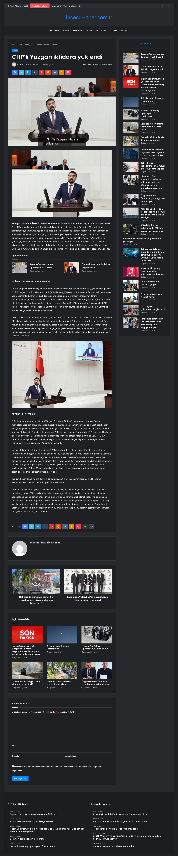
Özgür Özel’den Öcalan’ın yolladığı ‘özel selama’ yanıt (95, 683)
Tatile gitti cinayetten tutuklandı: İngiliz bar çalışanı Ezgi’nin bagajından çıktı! (152, 323)
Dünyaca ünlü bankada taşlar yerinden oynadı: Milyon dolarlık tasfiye (152, 152)
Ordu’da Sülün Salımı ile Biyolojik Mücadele (59, 683)
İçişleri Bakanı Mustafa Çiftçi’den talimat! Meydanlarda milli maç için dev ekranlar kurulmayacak (91, 6)
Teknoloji (101, 31)
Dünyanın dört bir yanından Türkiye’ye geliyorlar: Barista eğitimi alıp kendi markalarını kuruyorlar (152, 182)
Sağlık (89, 31)
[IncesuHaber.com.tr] (89, 17)
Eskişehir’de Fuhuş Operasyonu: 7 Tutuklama (94, 647)
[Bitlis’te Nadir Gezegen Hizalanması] (62, 634)
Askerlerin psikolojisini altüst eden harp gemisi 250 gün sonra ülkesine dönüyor (153, 213)
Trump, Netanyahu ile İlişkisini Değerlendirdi (152, 68)
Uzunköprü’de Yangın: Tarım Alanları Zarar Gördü (26, 683)
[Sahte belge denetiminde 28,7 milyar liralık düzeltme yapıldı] (131, 167)
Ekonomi (77, 31)
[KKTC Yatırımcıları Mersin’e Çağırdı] (131, 285)
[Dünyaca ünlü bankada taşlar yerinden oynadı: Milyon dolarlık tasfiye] (131, 153)
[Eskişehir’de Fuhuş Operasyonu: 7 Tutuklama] (96, 634)
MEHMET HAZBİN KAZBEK (27, 65)
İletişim (124, 31)
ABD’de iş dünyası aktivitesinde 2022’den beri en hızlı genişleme (152, 228)
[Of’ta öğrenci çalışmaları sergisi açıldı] (131, 310)
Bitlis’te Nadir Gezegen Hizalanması (58, 647)
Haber (66, 31)
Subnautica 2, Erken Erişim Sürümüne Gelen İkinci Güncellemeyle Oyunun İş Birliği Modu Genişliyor (152, 255)
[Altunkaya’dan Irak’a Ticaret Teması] (131, 298)
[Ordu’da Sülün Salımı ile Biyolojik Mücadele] (62, 670)
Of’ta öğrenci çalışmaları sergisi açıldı (153, 308)
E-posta (16, 756)
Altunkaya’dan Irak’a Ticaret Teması (151, 295)
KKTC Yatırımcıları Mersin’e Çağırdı (150, 283)
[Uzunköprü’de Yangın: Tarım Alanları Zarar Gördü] (27, 670)
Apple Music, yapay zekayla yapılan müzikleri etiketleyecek (152, 271)
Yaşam (113, 31)
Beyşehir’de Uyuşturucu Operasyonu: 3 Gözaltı (153, 55)
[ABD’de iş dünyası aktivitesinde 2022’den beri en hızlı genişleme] (131, 229)
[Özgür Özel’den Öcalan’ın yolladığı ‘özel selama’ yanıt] (96, 670)
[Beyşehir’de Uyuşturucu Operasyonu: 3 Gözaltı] (19, 267)
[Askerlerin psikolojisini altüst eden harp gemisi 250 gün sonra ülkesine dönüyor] (131, 213)
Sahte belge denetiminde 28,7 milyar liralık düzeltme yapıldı (153, 166)
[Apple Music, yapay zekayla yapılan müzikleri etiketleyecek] (131, 272)
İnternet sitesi (70, 756)
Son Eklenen (145, 43)
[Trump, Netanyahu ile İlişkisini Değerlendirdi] (71, 267)
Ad (14, 745)
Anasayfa (54, 31)
